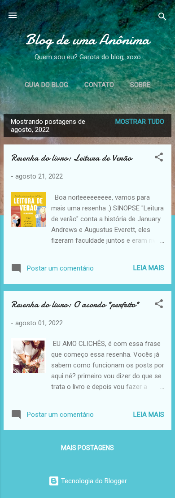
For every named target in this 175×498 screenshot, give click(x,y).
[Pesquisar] (162, 18)
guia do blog (46, 85)
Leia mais (148, 268)
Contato (99, 85)
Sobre (140, 85)
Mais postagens (87, 447)
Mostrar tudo (139, 122)
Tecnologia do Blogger (93, 481)
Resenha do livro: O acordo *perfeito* (75, 304)
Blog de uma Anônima (87, 40)
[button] (158, 159)
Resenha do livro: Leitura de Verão (71, 158)
